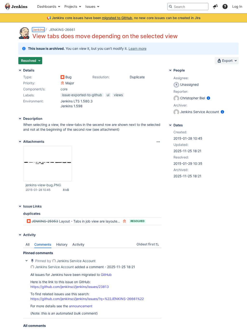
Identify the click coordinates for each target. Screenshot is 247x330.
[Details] (20, 70)
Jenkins (38, 30)
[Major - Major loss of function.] (62, 83)
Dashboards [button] (46, 6)
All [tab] (27, 244)
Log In (237, 6)
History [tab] (62, 244)
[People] (170, 70)
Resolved (137, 221)
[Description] (20, 118)
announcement (80, 306)
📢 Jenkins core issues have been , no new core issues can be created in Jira (123, 18)
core (64, 89)
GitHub (106, 275)
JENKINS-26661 (62, 30)
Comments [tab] (42, 244)
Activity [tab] (78, 244)
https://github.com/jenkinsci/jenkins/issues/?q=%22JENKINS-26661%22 (87, 299)
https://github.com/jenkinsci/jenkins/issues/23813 (69, 287)
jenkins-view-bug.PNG (43, 185)
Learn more (137, 48)
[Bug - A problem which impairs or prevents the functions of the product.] (62, 77)
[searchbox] (188, 6)
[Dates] (170, 125)
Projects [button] (70, 6)
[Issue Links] (20, 206)
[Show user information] (208, 98)
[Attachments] (20, 141)
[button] (215, 6)
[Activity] (20, 235)
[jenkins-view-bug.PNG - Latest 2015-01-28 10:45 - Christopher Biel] (47, 163)
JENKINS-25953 (45, 221)
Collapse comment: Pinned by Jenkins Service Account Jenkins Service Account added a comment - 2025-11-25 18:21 (26, 261)
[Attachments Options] (158, 142)
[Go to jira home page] (16, 6)
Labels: (28, 95)
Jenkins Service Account (76, 261)
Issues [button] (90, 6)
